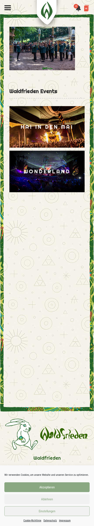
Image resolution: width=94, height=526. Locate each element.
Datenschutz (50, 520)
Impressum (65, 520)
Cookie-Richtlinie (32, 520)
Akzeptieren (47, 487)
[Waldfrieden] (7, 7)
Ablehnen (47, 499)
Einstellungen (47, 511)
